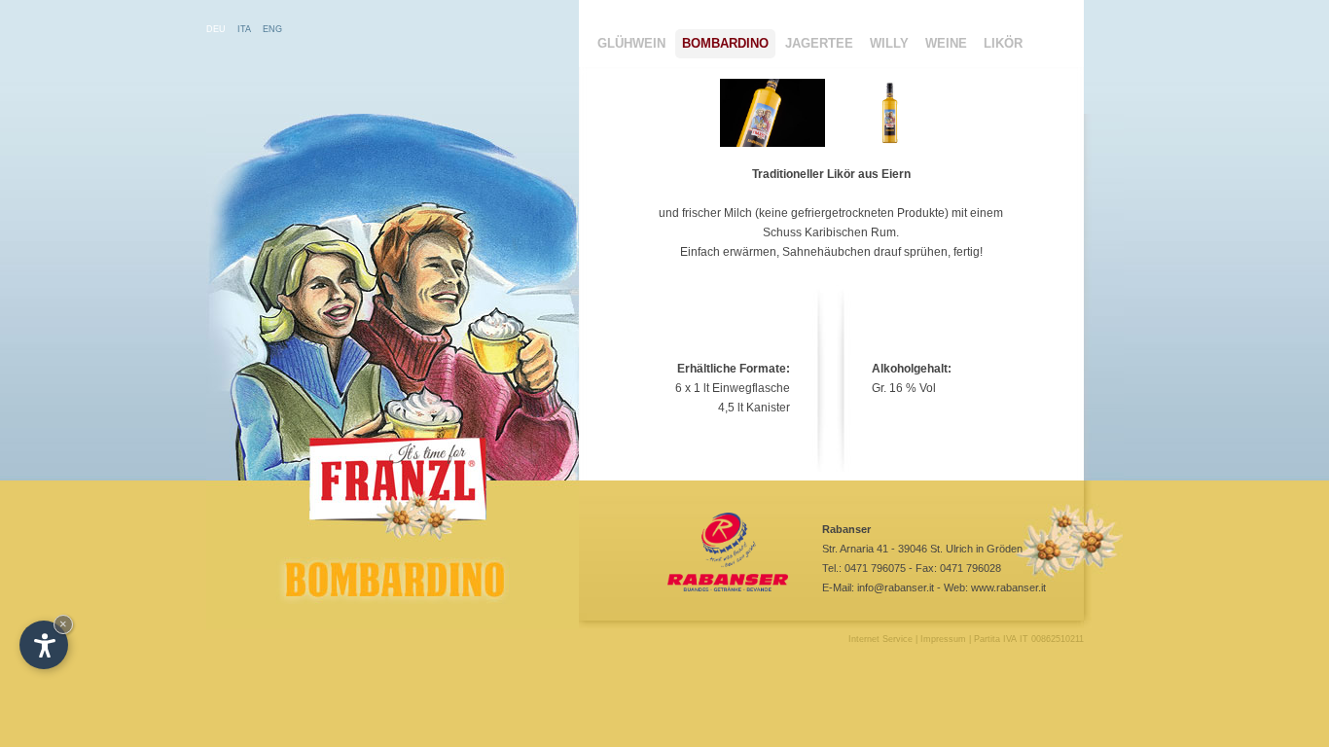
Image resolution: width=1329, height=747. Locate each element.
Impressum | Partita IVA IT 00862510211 (1002, 639)
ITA (244, 29)
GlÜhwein (631, 43)
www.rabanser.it (1008, 587)
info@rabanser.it (895, 587)
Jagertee (819, 43)
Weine (946, 43)
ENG (272, 29)
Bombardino (725, 43)
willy (889, 43)
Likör (1003, 43)
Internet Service (880, 639)
